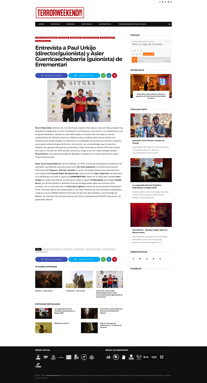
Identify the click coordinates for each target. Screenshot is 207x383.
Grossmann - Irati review (75, 291)
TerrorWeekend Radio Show (132, 24)
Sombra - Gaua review (44, 291)
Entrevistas (105, 24)
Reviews (71, 24)
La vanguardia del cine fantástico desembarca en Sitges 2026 (64, 311)
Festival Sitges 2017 (91, 37)
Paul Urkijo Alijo (42, 40)
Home (41, 24)
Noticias (55, 24)
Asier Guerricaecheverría (46, 37)
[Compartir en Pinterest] (114, 75)
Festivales (87, 24)
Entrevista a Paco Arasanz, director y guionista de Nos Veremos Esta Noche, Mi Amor (151, 96)
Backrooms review (61, 323)
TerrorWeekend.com (53, 375)
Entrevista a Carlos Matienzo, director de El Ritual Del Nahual (111, 311)
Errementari (76, 37)
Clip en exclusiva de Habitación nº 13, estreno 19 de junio (110, 325)
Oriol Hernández (107, 37)
